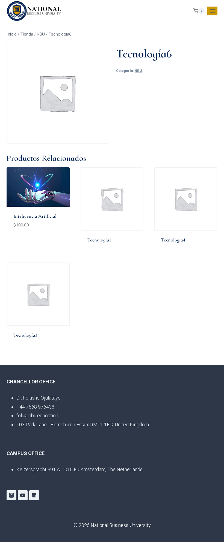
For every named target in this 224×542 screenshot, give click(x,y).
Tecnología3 (25, 335)
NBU (138, 71)
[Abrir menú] (212, 11)
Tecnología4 (173, 240)
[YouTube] (23, 495)
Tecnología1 (99, 240)
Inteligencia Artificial (35, 216)
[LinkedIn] (34, 495)
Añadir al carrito (34, 242)
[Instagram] (11, 495)
